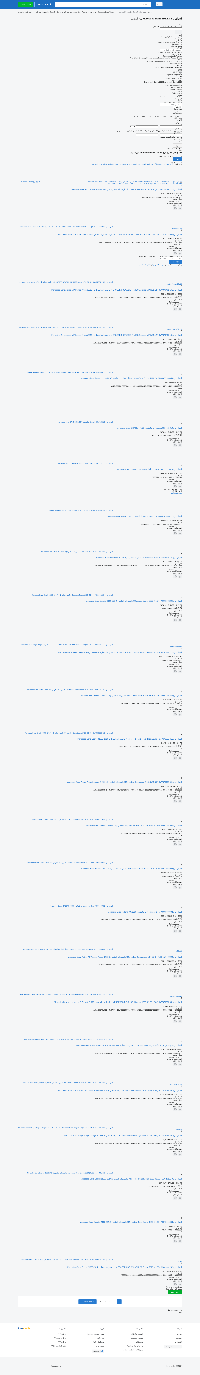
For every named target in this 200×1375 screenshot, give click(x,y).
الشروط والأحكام (137, 1334)
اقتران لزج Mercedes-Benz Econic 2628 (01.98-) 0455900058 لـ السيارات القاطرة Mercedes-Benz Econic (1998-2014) (131, 378)
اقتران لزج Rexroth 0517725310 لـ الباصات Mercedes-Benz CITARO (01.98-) (149, 428)
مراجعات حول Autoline (135, 1346)
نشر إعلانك (175, 1292)
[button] (180, 208)
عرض (177, 145)
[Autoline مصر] (173, 4)
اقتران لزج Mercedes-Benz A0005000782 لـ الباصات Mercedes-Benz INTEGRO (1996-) (145, 912)
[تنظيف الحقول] (178, 32)
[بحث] (148, 4)
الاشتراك (176, 262)
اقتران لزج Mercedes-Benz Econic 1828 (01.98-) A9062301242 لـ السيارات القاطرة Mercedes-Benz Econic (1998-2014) (131, 696)
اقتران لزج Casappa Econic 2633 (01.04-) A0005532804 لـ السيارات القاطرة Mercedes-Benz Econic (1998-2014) (134, 601)
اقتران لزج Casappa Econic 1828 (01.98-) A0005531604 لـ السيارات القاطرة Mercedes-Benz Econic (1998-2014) (134, 825)
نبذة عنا (179, 1334)
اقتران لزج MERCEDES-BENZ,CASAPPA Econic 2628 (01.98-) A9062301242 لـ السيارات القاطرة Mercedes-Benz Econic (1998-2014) (124, 1267)
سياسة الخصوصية (158, 265)
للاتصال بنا (178, 1342)
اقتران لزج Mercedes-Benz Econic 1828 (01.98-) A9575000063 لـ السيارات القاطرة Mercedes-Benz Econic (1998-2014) (131, 1222)
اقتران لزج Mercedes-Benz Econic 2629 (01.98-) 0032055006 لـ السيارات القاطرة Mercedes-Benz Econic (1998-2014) (131, 869)
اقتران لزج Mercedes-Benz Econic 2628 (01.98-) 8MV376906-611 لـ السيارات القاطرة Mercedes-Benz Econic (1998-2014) (129, 739)
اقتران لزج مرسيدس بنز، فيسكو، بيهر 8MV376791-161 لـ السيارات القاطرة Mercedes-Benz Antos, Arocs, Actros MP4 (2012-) (129, 1045)
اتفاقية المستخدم (145, 265)
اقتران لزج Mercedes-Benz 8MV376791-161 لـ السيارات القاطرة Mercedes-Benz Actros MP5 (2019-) (139, 558)
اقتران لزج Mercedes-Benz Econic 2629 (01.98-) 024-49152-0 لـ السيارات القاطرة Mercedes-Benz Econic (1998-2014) (131, 1179)
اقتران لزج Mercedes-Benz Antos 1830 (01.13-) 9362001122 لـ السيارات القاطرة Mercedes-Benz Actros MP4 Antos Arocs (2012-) (126, 189)
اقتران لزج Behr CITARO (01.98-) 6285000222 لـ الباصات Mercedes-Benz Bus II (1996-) (144, 516)
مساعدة (179, 1338)
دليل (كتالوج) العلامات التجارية (133, 1350)
